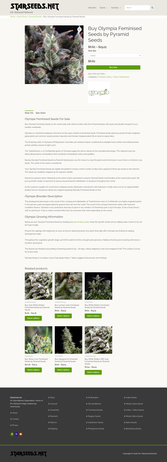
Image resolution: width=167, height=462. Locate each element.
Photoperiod (124, 77)
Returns (53, 422)
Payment (54, 416)
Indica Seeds (131, 397)
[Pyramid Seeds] (99, 92)
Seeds (102, 8)
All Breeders (93, 397)
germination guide (81, 222)
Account (53, 404)
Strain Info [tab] (29, 113)
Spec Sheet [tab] (40, 113)
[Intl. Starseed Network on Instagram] (16, 434)
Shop (52, 397)
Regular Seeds (94, 416)
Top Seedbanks (94, 404)
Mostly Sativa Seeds (134, 416)
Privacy (15, 425)
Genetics (115, 8)
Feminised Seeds (95, 410)
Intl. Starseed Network (21, 12)
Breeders (92, 8)
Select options (33, 318)
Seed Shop (22, 17)
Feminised (102, 77)
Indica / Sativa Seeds (135, 410)
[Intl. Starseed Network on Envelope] (20, 434)
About (14, 413)
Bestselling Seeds (133, 429)
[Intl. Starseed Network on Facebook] (12, 434)
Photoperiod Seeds (96, 429)
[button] (79, 29)
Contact (15, 419)
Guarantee (54, 410)
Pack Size (92, 51)
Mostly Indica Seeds (134, 404)
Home (12, 17)
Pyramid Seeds (35, 17)
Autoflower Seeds (95, 422)
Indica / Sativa (112, 77)
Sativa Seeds (131, 422)
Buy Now (113, 67)
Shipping (53, 429)
